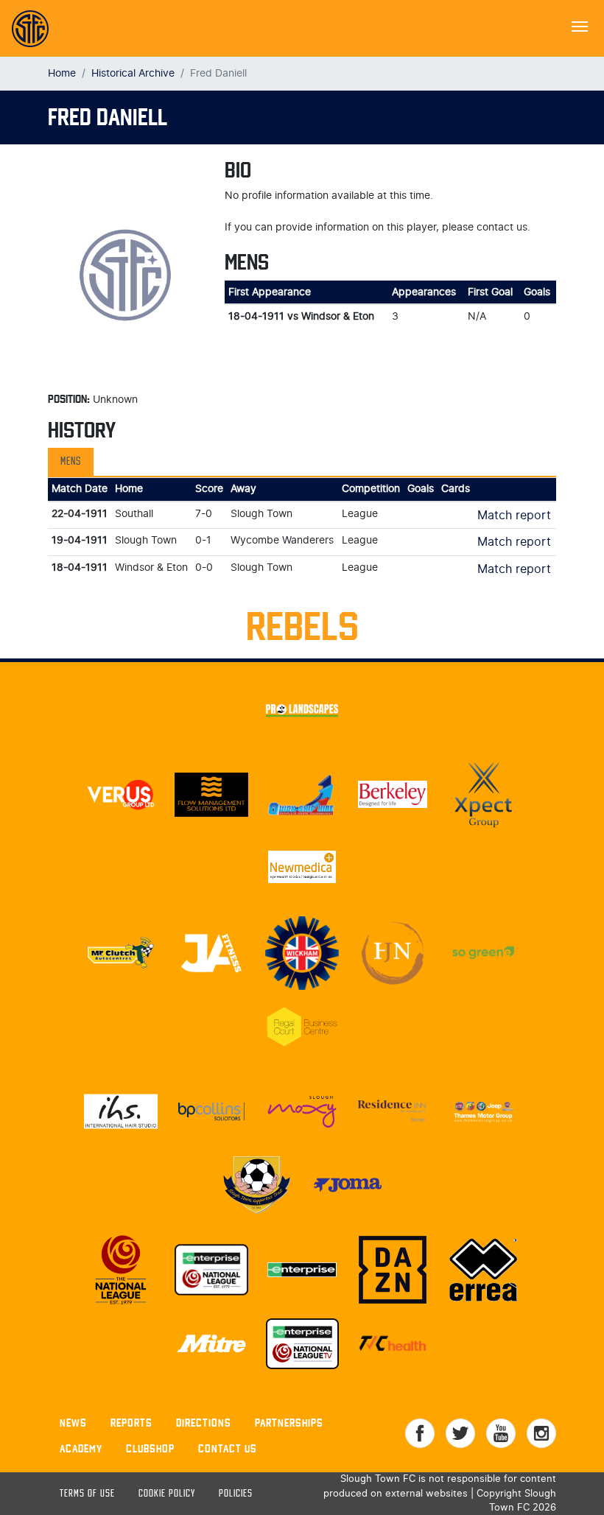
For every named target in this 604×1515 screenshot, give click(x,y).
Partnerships (289, 1422)
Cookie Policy (166, 1494)
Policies (236, 1494)
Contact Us (227, 1448)
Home (62, 73)
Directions (203, 1422)
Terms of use (87, 1494)
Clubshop (150, 1448)
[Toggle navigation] (580, 25)
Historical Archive (133, 73)
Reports (131, 1422)
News (73, 1422)
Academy (81, 1448)
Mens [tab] (70, 462)
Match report (514, 515)
